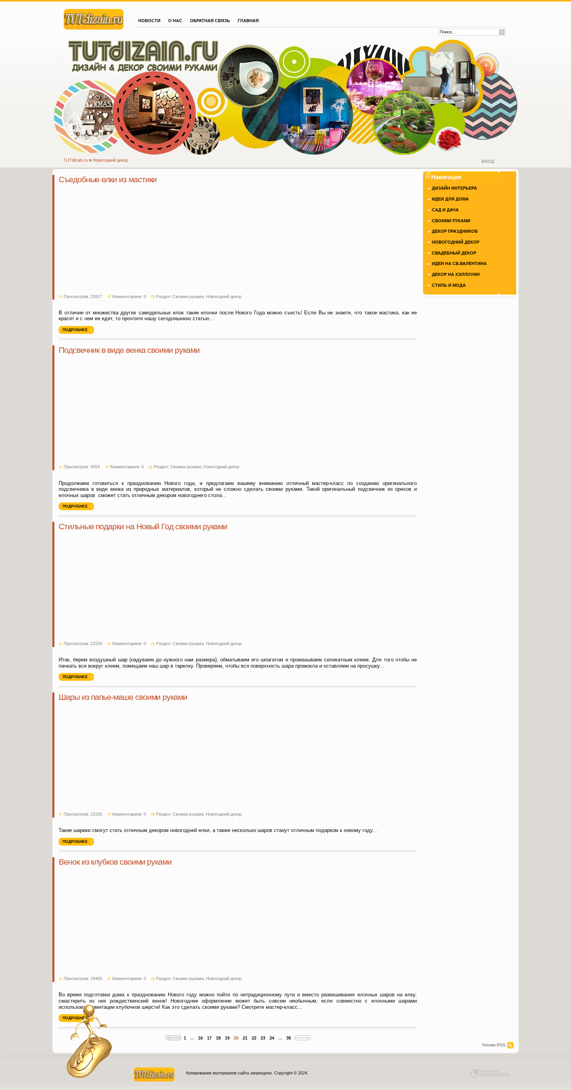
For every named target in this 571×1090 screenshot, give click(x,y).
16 (200, 1038)
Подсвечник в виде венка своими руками (129, 350)
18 (218, 1038)
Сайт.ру (94, 18)
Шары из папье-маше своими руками (123, 697)
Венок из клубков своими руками (115, 862)
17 (209, 1038)
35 (288, 1038)
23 (263, 1038)
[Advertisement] (238, 239)
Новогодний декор (110, 160)
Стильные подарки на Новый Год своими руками (143, 526)
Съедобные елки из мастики (108, 179)
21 (245, 1038)
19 (227, 1038)
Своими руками (188, 296)
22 (254, 1038)
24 (272, 1038)
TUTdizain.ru (75, 160)
